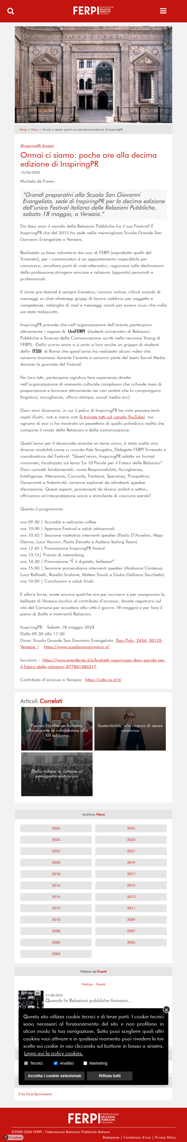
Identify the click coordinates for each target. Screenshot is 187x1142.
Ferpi (23, 129)
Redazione (111, 1137)
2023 (131, 839)
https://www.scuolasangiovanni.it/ (76, 646)
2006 (56, 942)
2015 (131, 885)
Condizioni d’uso (137, 1137)
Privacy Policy (165, 1137)
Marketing (98, 1063)
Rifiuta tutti (110, 1076)
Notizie (87, 984)
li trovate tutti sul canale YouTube (112, 417)
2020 (56, 862)
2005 (131, 942)
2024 (56, 839)
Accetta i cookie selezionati (54, 1076)
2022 (56, 851)
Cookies (13, 1137)
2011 (131, 908)
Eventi (100, 984)
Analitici (67, 1063)
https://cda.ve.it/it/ (103, 679)
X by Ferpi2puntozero (35, 1094)
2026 (56, 828)
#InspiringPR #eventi (37, 146)
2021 (131, 851)
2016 (56, 885)
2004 (56, 954)
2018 (56, 874)
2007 (131, 931)
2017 (131, 874)
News (34, 129)
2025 (131, 828)
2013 (131, 897)
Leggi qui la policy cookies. (53, 1053)
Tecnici (36, 1063)
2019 (131, 862)
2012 (56, 908)
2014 (56, 897)
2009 (131, 919)
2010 (56, 919)
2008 (56, 931)
